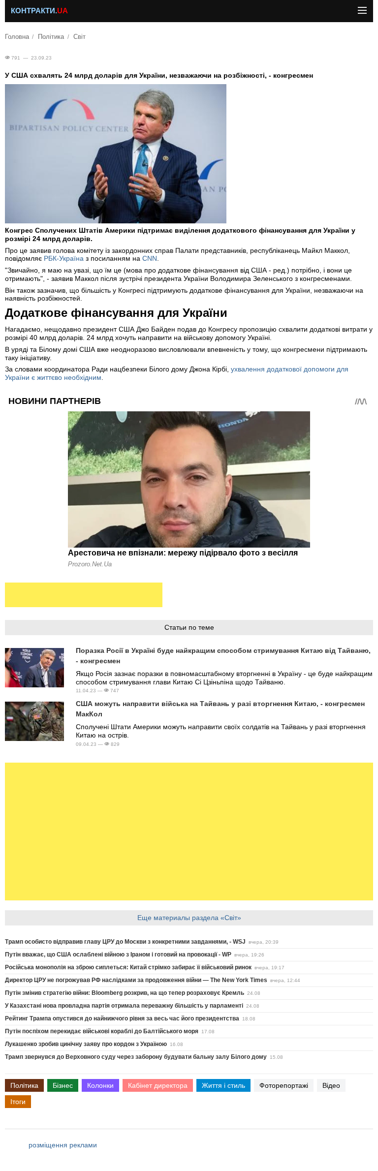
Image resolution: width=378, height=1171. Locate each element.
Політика (51, 36)
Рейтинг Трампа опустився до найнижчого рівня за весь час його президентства (122, 1018)
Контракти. (39, 11)
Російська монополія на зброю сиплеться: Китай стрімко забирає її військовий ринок (128, 967)
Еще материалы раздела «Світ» (189, 918)
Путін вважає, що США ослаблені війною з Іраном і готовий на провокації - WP (118, 954)
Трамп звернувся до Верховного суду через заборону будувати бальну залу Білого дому (136, 1056)
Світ (79, 36)
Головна (17, 36)
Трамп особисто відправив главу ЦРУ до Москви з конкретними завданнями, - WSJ (125, 941)
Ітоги (18, 1102)
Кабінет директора (158, 1085)
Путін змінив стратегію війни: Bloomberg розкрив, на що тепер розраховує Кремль (124, 992)
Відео (331, 1085)
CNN (149, 258)
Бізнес (63, 1085)
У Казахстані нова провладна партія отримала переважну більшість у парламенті (124, 1005)
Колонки (100, 1085)
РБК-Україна (64, 258)
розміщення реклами (63, 1145)
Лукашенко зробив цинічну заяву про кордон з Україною (86, 1044)
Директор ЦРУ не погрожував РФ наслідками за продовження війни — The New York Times (136, 980)
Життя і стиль (223, 1085)
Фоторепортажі (283, 1085)
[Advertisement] (83, 595)
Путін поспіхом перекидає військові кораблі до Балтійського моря (101, 1031)
